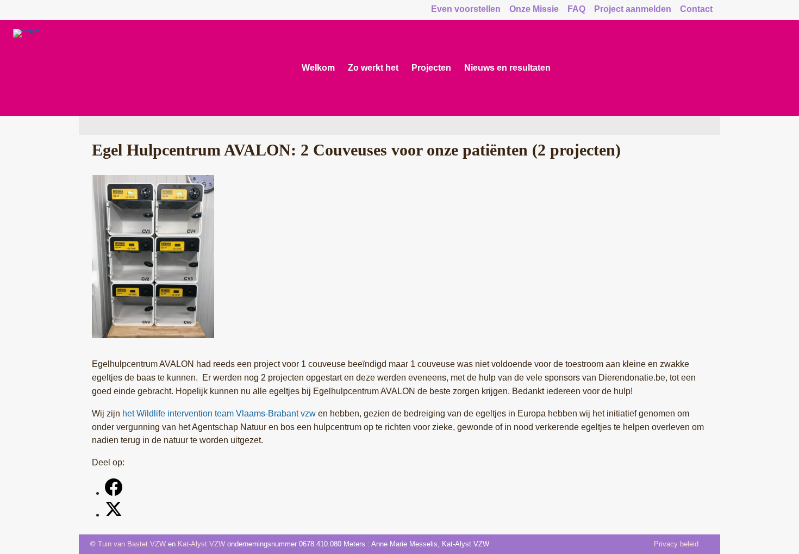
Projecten (431, 67)
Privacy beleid (676, 544)
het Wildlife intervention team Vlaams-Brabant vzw (219, 413)
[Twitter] (113, 514)
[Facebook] (113, 492)
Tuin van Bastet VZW (132, 544)
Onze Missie (534, 9)
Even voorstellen (466, 9)
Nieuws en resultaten (507, 67)
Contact (696, 9)
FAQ (576, 9)
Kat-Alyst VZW (201, 544)
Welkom (318, 67)
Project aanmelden (632, 9)
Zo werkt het (373, 67)
